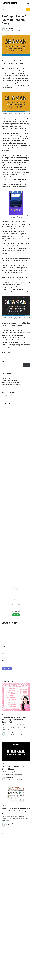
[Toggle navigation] (28, 2)
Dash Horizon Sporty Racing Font (11, 376)
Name (4, 646)
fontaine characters (24, 354)
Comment (4, 626)
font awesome (9, 354)
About (16, 615)
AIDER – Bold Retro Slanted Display (11, 384)
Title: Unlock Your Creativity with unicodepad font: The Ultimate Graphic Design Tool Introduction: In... (15, 727)
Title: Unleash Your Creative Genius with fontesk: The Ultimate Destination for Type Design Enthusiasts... (15, 818)
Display (4, 352)
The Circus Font (6, 378)
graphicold (9, 28)
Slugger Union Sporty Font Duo (10, 382)
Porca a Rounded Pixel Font (9, 380)
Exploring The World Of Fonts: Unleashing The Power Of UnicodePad (14, 719)
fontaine (16, 354)
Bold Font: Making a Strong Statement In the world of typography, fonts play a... (15, 773)
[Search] (28, 9)
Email (4, 653)
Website (4, 660)
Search (3, 361)
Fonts (8, 352)
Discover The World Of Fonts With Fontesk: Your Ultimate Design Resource (16, 810)
